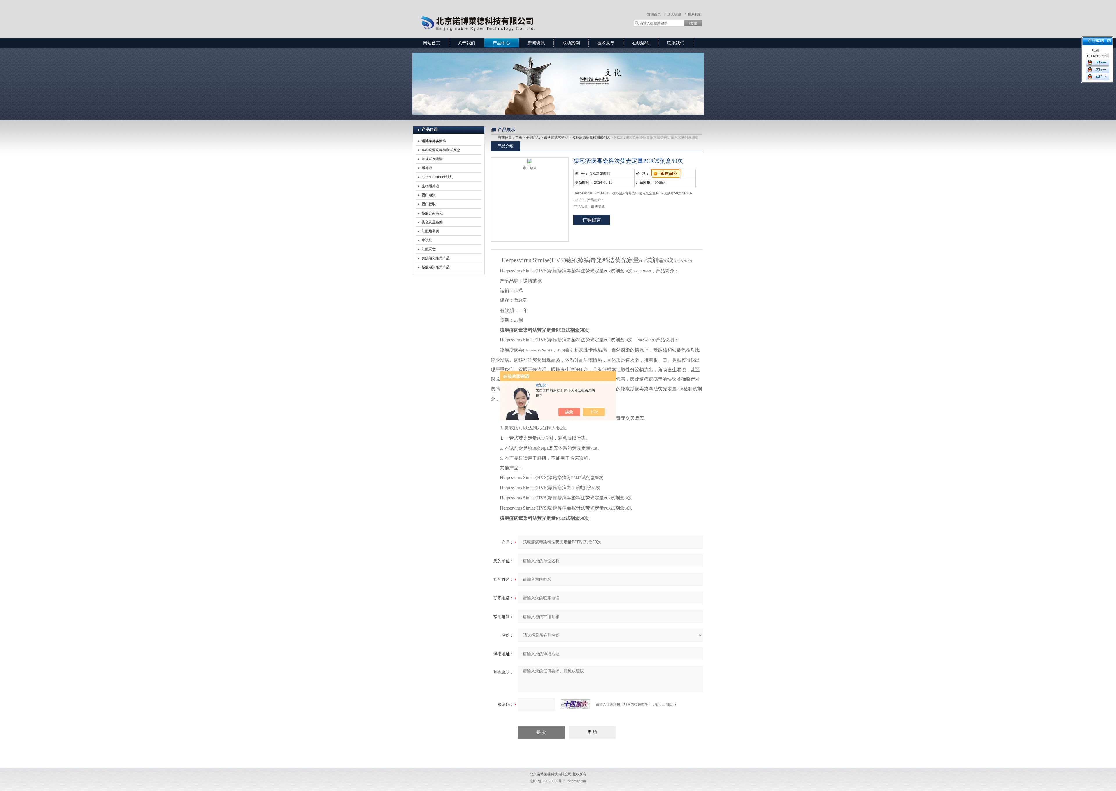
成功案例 (571, 42)
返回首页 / (656, 14)
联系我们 (695, 14)
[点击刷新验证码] (575, 704)
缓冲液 (427, 168)
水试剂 (427, 240)
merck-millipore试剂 (437, 177)
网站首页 (431, 42)
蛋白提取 (429, 204)
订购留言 (591, 219)
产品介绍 (505, 146)
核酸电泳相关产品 (436, 267)
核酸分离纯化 (432, 213)
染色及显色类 (432, 222)
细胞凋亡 (429, 249)
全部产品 (533, 137)
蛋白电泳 (429, 195)
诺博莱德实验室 (556, 137)
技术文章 (606, 42)
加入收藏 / (676, 14)
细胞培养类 (430, 231)
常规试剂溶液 (432, 159)
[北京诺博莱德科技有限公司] (497, 13)
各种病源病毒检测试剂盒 (441, 150)
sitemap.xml (577, 781)
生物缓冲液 (430, 186)
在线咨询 (641, 42)
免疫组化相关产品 (436, 258)
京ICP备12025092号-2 (547, 781)
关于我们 (466, 42)
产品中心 (501, 42)
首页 (518, 137)
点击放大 (530, 168)
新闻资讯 (536, 42)
